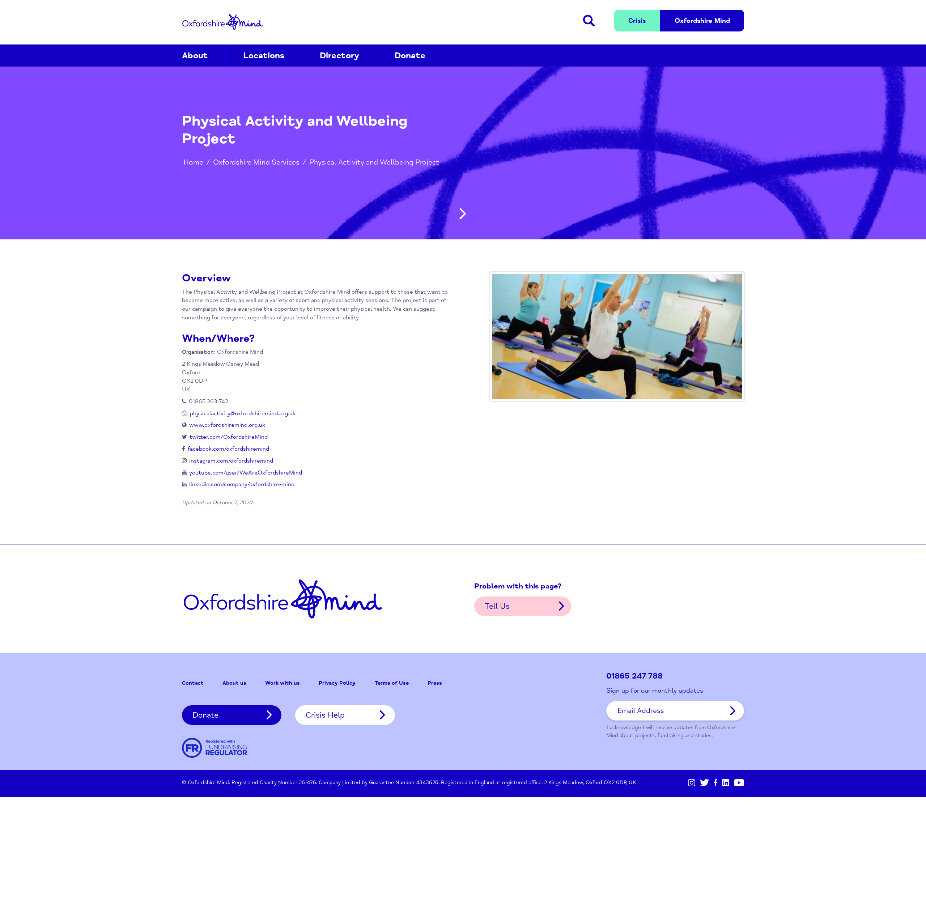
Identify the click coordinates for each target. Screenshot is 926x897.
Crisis (637, 21)
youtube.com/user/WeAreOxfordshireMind (245, 472)
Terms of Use (392, 683)
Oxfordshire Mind (222, 22)
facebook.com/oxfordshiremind (228, 448)
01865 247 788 (634, 676)
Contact (193, 683)
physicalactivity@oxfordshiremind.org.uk (243, 413)
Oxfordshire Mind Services (256, 162)
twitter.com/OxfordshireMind (229, 437)
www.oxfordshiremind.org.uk (227, 425)
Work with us (282, 683)
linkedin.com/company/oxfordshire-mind (241, 484)
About (195, 55)
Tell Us (497, 606)
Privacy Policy (337, 683)
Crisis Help (325, 715)
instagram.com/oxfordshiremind (231, 460)
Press (435, 683)
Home (193, 162)
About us (234, 683)
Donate (410, 55)
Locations (263, 55)
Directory (339, 55)
